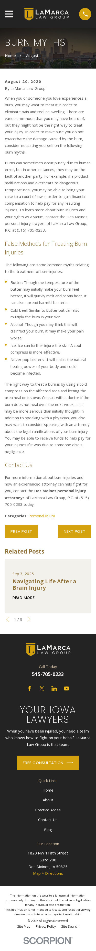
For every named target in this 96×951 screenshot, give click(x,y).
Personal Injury (41, 515)
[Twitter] (42, 688)
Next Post (75, 531)
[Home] (46, 14)
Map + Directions (48, 873)
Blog (48, 829)
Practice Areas (48, 809)
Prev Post (21, 531)
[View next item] (28, 619)
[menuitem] (23, 926)
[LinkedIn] (54, 688)
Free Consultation (43, 762)
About (48, 799)
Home (48, 790)
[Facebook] (29, 688)
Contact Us (48, 819)
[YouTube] (66, 688)
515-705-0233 (48, 674)
